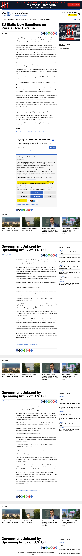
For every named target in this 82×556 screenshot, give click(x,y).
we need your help (31, 179)
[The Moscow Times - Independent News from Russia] (15, 13)
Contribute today (72, 14)
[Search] (79, 19)
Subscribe (52, 147)
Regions (18, 19)
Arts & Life (35, 19)
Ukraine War (11, 19)
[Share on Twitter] (44, 33)
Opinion (29, 19)
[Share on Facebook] (42, 33)
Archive (48, 19)
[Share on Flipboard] (54, 33)
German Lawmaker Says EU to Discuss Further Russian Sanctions (32, 131)
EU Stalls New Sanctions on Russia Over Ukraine (24, 26)
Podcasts (42, 19)
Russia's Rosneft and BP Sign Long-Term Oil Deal (28, 344)
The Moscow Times (7, 254)
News (5, 19)
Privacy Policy (28, 150)
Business (23, 19)
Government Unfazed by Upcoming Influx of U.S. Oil (24, 248)
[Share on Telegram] (46, 33)
